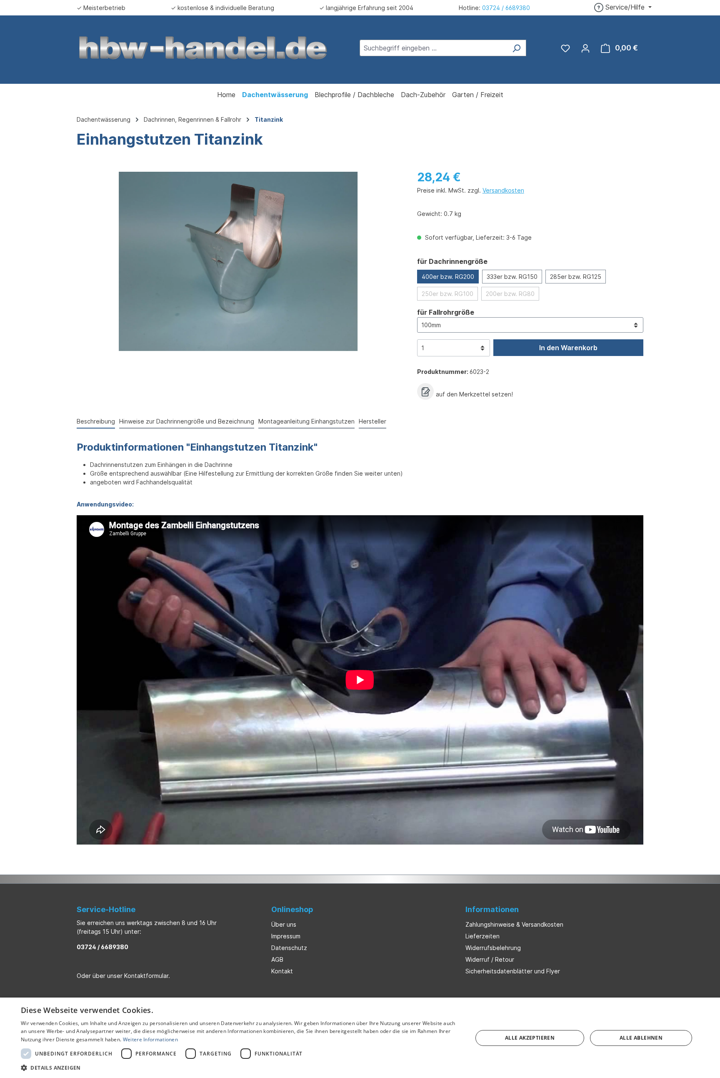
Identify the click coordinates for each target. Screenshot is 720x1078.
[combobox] (433, 48)
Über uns (283, 924)
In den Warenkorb (568, 347)
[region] (238, 261)
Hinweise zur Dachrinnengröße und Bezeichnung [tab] (186, 421)
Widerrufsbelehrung (493, 947)
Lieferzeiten (482, 936)
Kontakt (282, 971)
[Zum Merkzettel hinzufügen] (425, 391)
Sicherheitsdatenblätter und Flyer (512, 971)
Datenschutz (289, 947)
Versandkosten (503, 190)
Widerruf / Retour (489, 959)
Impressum (285, 936)
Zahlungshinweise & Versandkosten (514, 924)
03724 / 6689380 (506, 7)
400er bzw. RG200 (448, 276)
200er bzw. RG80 (510, 293)
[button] (240, 1067)
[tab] (96, 422)
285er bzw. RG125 (575, 276)
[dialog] (360, 1038)
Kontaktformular (146, 975)
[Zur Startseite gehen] (203, 47)
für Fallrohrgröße (445, 312)
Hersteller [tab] (372, 421)
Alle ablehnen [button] (641, 1037)
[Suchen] (516, 48)
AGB (277, 959)
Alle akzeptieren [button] (530, 1037)
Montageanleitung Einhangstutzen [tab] (306, 421)
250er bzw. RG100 (447, 293)
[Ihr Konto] (585, 48)
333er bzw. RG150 (512, 276)
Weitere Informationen (150, 1039)
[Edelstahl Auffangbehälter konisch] (238, 261)
